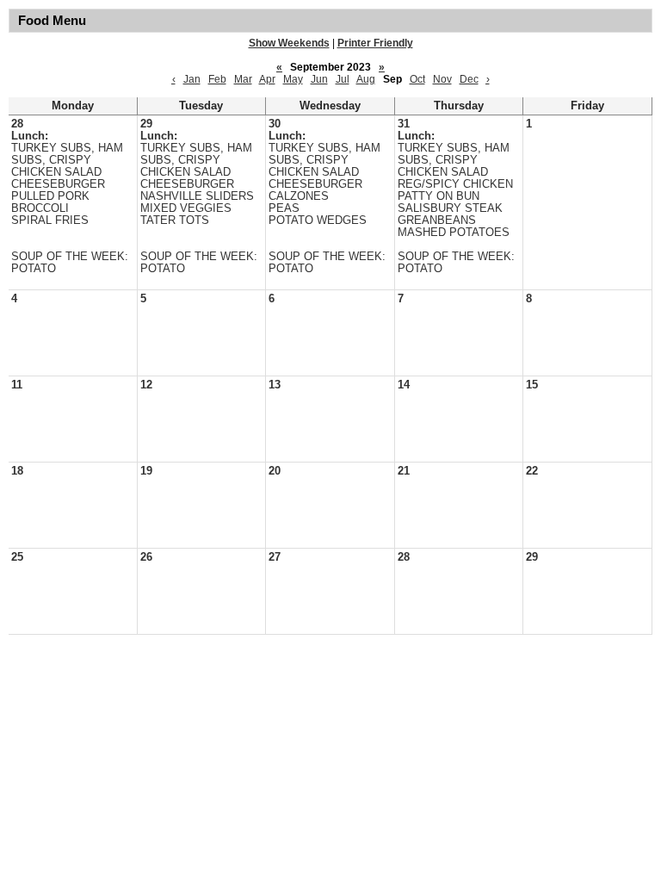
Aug (365, 79)
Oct (417, 79)
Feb (217, 79)
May (293, 79)
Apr (267, 79)
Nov (442, 79)
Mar (243, 79)
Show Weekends (289, 43)
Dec (469, 79)
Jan (192, 79)
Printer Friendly (375, 43)
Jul (342, 79)
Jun (319, 79)
